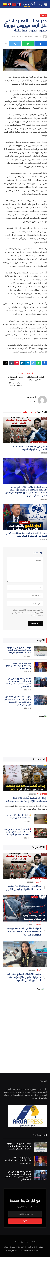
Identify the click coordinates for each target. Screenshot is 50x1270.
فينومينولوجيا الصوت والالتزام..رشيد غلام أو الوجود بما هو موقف (18, 665)
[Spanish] (5, 5)
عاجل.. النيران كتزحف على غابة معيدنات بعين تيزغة (18, 817)
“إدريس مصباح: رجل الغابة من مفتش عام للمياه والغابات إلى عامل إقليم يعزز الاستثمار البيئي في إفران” (17, 700)
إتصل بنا (21, 1247)
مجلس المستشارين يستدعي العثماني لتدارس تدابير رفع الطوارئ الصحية (15, 381)
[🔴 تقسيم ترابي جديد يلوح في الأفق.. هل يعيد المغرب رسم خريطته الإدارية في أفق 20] (40, 833)
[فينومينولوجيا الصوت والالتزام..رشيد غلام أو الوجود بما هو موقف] (40, 667)
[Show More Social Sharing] (5, 43)
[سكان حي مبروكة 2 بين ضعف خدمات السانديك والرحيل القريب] (25, 430)
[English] (9, 5)
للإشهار (38, 1250)
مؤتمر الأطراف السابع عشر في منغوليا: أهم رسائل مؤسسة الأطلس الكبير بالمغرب (24, 977)
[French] (19, 5)
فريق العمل (31, 1247)
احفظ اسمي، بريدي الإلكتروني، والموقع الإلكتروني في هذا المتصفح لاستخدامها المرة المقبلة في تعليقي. (27, 612)
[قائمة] (45, 4)
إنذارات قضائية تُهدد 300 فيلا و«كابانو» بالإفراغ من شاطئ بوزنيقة (26, 799)
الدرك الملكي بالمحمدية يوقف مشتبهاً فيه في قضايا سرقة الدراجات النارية (24, 931)
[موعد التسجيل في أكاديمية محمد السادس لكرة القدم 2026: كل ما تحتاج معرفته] (40, 651)
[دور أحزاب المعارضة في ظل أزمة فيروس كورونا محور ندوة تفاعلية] (25, 60)
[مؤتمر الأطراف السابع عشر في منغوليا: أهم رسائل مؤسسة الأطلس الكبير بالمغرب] (25, 954)
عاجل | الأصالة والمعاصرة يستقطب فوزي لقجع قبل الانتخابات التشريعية (26, 534)
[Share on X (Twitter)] (15, 43)
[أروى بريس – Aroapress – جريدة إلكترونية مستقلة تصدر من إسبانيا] (29, 4)
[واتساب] (28, 43)
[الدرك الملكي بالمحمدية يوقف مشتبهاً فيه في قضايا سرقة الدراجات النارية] (25, 908)
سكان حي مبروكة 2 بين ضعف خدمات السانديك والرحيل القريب (29, 448)
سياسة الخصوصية (27, 1250)
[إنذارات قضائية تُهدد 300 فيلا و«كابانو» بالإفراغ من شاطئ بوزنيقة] (25, 778)
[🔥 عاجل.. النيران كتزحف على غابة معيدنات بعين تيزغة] (40, 819)
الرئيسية (43, 15)
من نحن (40, 1247)
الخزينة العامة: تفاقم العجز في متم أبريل (35, 378)
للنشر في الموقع (9, 1247)
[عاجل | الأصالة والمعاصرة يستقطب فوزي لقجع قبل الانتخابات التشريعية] (25, 517)
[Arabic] (14, 5)
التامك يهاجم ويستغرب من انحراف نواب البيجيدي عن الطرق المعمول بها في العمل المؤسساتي (18, 682)
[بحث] (40, 4)
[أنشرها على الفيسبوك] (40, 43)
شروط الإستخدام (11, 1250)
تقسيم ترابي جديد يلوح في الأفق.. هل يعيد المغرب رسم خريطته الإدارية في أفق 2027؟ (17, 832)
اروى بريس (37, 36)
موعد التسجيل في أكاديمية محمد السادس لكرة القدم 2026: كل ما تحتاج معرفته (19, 650)
